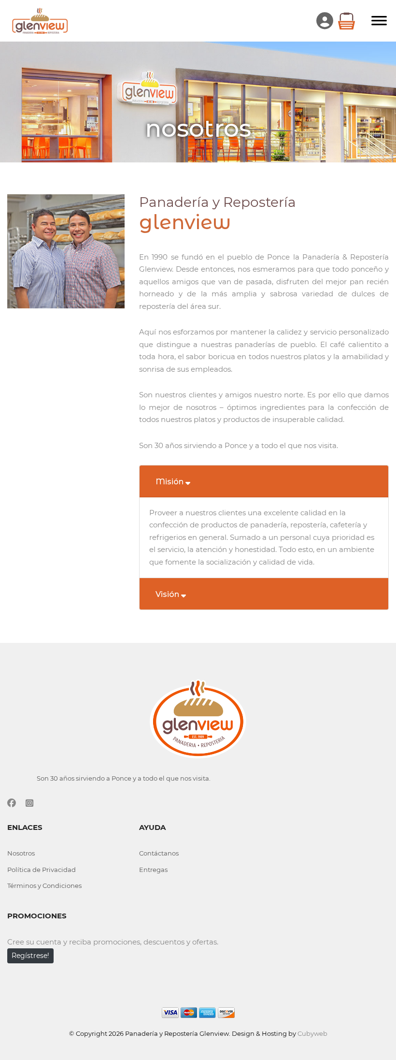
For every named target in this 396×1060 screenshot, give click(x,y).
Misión (170, 481)
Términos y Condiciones (44, 885)
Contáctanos (159, 853)
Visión (168, 594)
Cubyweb (312, 1033)
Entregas (153, 869)
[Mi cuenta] (327, 21)
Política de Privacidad (41, 869)
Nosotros (21, 853)
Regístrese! (30, 955)
